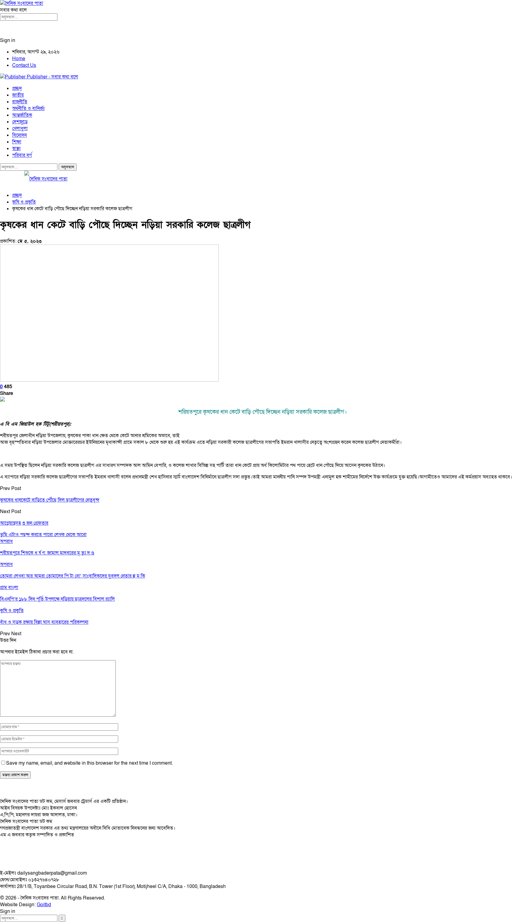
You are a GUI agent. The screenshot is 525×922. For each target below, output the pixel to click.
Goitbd (44, 904)
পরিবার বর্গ (22, 155)
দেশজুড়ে (20, 121)
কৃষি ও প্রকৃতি (12, 610)
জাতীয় (18, 95)
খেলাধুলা (20, 128)
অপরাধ (6, 541)
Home (18, 58)
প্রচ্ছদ (17, 88)
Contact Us (24, 65)
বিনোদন (19, 135)
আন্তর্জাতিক (22, 115)
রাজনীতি (19, 101)
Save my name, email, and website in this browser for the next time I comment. (89, 763)
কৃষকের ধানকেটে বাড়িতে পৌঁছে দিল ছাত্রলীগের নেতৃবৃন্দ (49, 500)
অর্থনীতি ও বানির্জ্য (28, 108)
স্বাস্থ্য (16, 148)
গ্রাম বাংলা (9, 587)
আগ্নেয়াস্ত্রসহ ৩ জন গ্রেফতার (24, 523)
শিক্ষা (16, 142)
